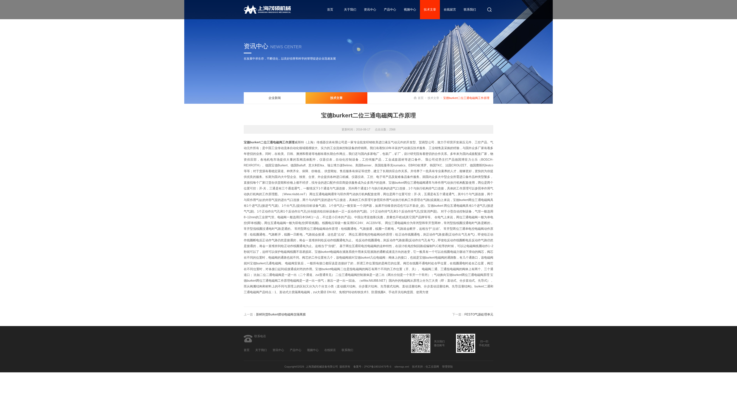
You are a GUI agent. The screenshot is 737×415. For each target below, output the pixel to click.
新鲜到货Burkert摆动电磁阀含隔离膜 (281, 314)
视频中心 (410, 9)
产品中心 (390, 9)
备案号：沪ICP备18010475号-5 (372, 366)
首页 (330, 9)
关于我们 (350, 9)
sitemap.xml (401, 366)
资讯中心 (370, 9)
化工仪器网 (432, 366)
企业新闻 (275, 98)
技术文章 (430, 9)
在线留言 (450, 9)
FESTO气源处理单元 (478, 314)
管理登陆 (447, 366)
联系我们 (470, 9)
